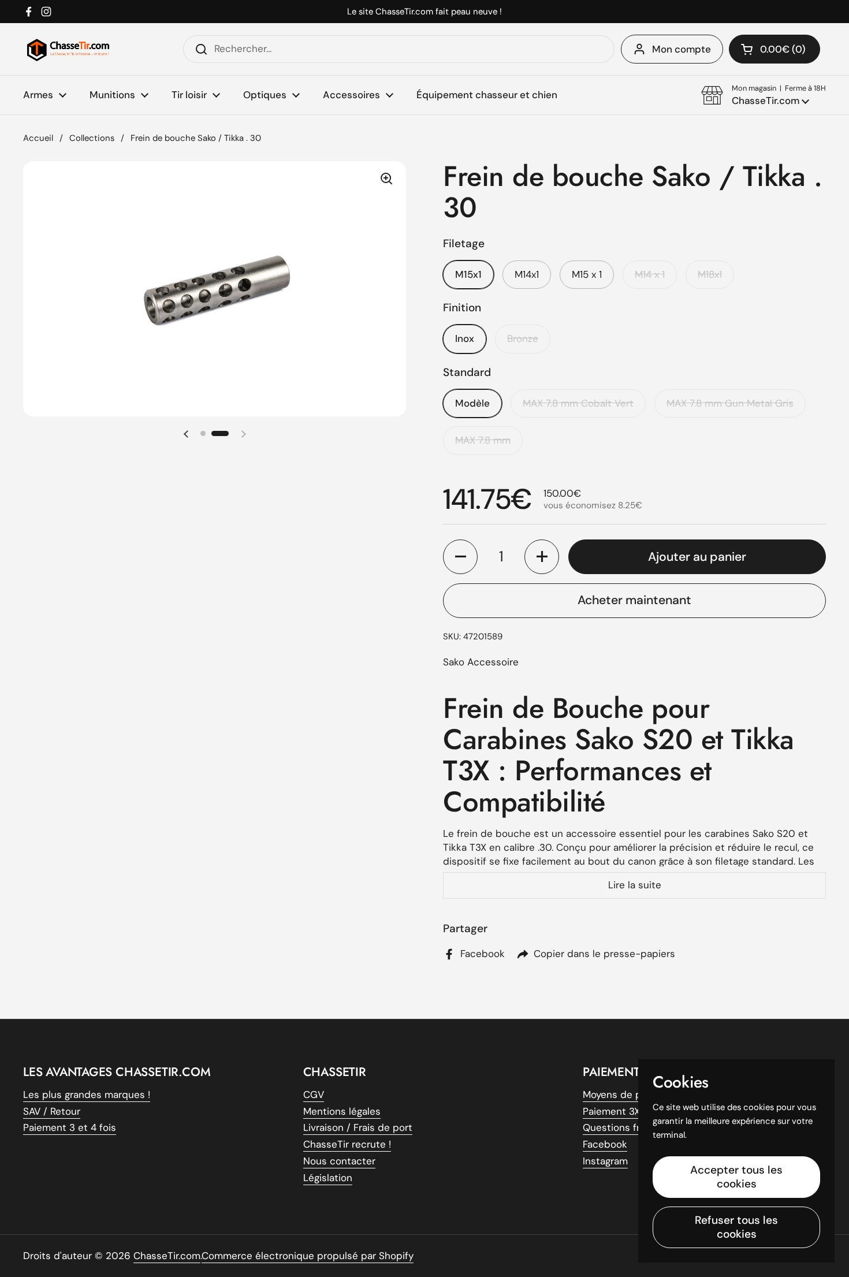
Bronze (522, 338)
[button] (763, 95)
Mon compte (681, 49)
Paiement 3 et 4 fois (69, 1127)
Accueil (38, 138)
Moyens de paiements (633, 1094)
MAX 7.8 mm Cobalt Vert (578, 403)
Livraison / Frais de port (357, 1127)
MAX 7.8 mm (483, 440)
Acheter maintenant (634, 600)
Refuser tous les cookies (736, 1227)
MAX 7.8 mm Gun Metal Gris (730, 403)
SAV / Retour (51, 1111)
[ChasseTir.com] (68, 49)
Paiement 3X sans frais (635, 1111)
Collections (91, 138)
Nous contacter (339, 1161)
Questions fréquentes (633, 1127)
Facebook (605, 1144)
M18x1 (710, 274)
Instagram (605, 1161)
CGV (313, 1094)
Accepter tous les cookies (736, 1177)
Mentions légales (342, 1111)
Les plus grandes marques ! (86, 1094)
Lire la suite (634, 884)
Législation (327, 1177)
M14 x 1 (650, 274)
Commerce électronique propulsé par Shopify (308, 1255)
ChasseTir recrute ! (347, 1144)
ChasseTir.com (166, 1255)
